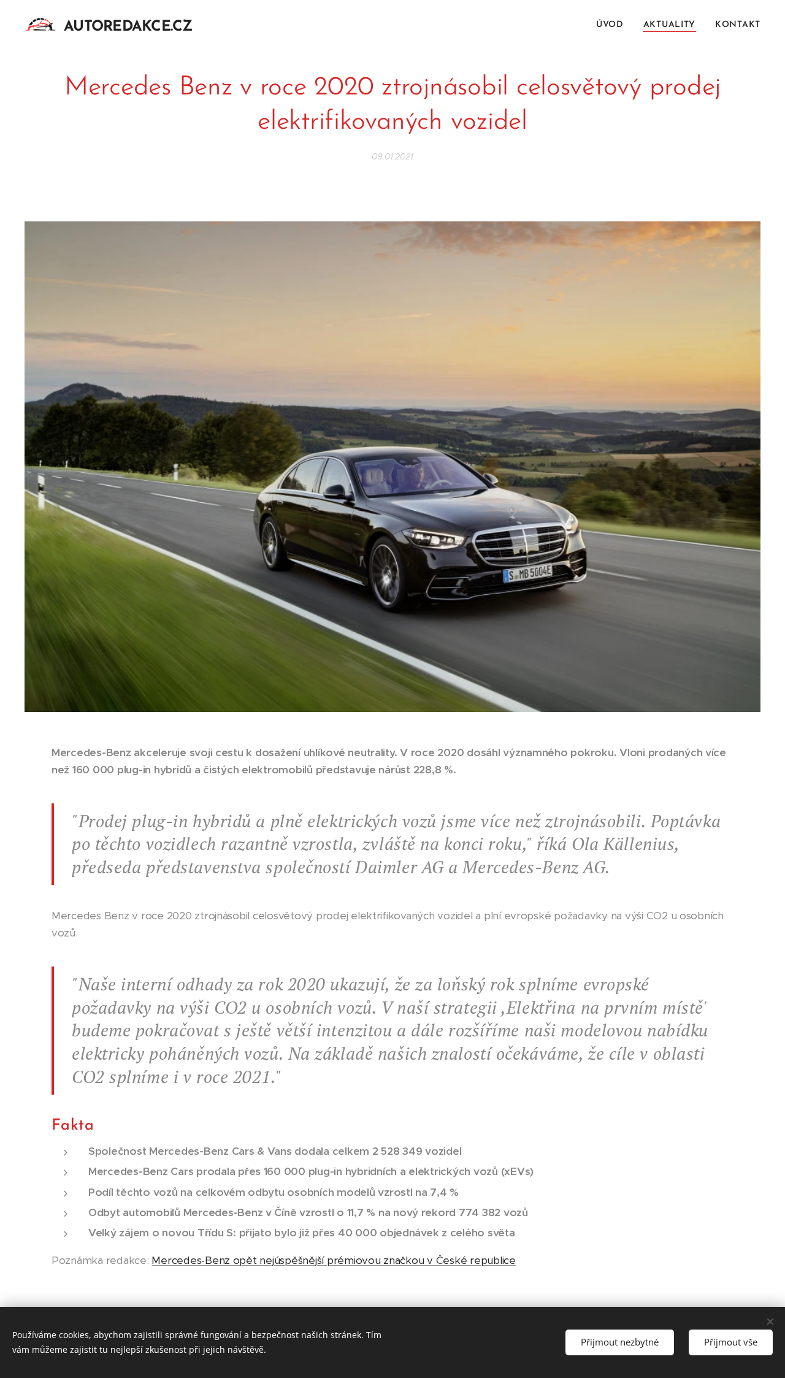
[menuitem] (613, 25)
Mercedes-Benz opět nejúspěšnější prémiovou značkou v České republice (333, 1260)
